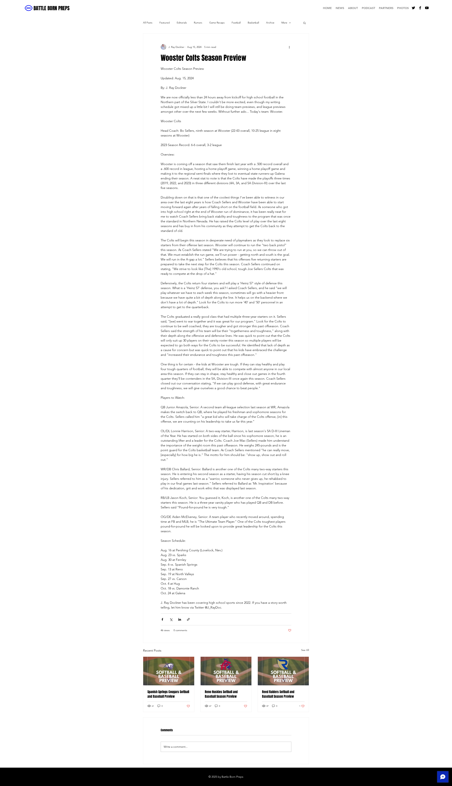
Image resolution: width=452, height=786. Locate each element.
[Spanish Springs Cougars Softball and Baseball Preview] (168, 671)
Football (236, 22)
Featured (164, 22)
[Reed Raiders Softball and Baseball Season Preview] (283, 671)
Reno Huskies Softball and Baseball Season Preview (221, 694)
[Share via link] (188, 619)
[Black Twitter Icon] (413, 8)
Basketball (253, 22)
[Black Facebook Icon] (420, 8)
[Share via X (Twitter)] (171, 619)
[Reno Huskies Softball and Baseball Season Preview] (226, 671)
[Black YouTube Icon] (427, 8)
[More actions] (289, 47)
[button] (304, 22)
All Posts (147, 22)
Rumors (198, 22)
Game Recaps (217, 22)
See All (305, 650)
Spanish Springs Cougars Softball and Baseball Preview (168, 694)
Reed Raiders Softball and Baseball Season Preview (278, 694)
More (284, 22)
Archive (270, 22)
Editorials (182, 22)
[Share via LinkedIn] (179, 619)
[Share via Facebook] (162, 619)
